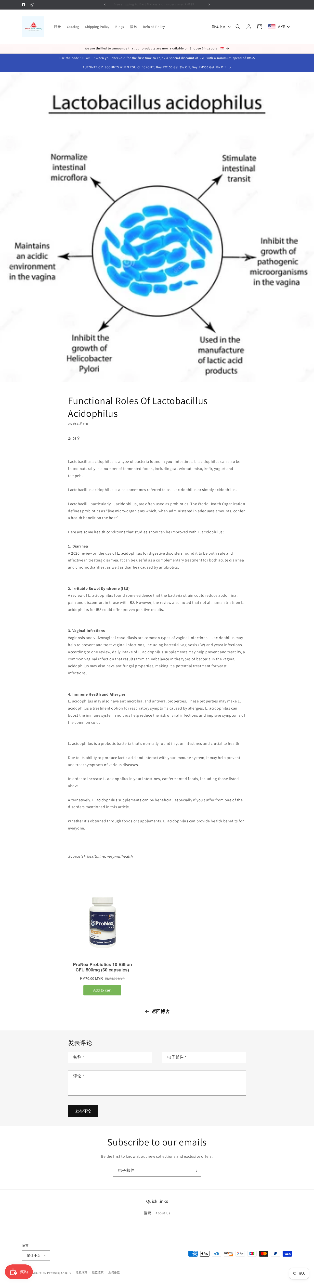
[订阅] (195, 1171)
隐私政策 (81, 1272)
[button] (238, 26)
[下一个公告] (209, 4)
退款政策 (98, 1272)
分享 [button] (76, 438)
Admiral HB (39, 1272)
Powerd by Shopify (59, 1272)
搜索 (147, 1213)
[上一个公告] (104, 4)
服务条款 (114, 1272)
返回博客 (161, 1011)
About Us (163, 1213)
